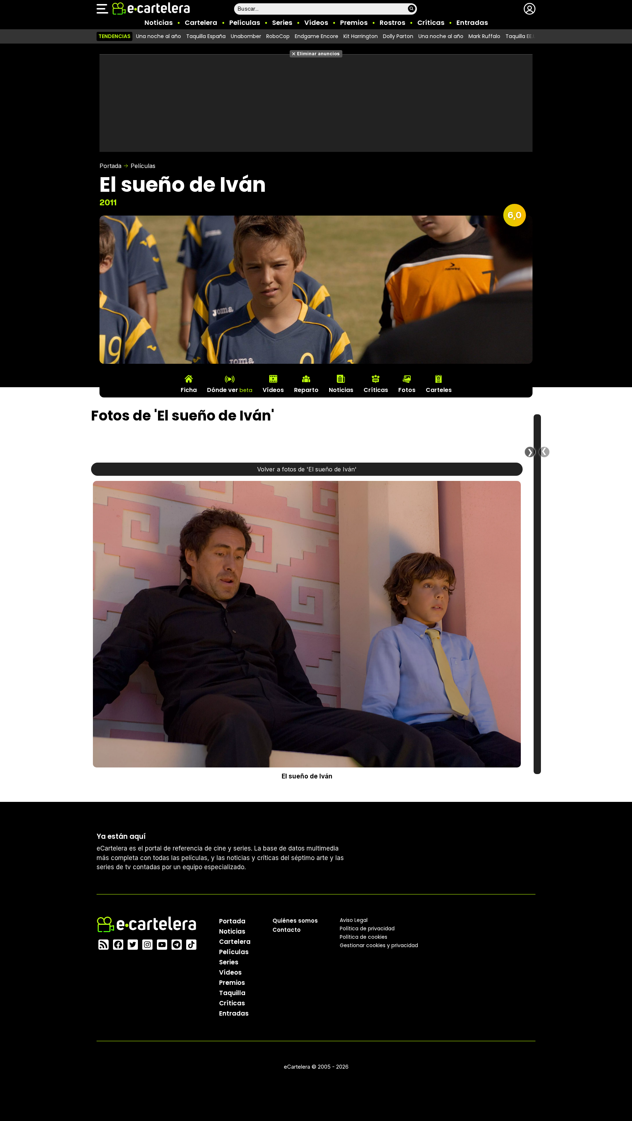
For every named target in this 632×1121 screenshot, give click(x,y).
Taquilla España (206, 36)
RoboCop (278, 36)
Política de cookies (363, 936)
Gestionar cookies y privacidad (379, 945)
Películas (244, 22)
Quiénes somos (295, 920)
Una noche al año (158, 36)
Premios (354, 22)
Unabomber (246, 36)
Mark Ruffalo (484, 36)
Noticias (158, 22)
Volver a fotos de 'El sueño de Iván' (307, 469)
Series (282, 22)
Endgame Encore (316, 36)
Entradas (472, 22)
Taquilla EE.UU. (523, 36)
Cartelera (201, 22)
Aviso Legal (354, 919)
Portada (110, 165)
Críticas (430, 22)
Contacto (286, 929)
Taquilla (232, 992)
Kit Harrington (360, 36)
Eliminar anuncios (318, 53)
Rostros (392, 22)
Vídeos (316, 22)
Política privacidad (367, 928)
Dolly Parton (398, 36)
